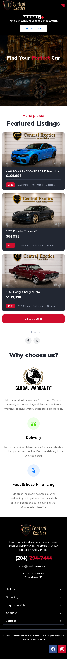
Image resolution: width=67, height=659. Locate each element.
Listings (11, 589)
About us (12, 612)
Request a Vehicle (17, 605)
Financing (12, 597)
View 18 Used (33, 318)
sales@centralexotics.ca (33, 566)
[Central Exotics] (14, 5)
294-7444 (33, 558)
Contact (11, 620)
